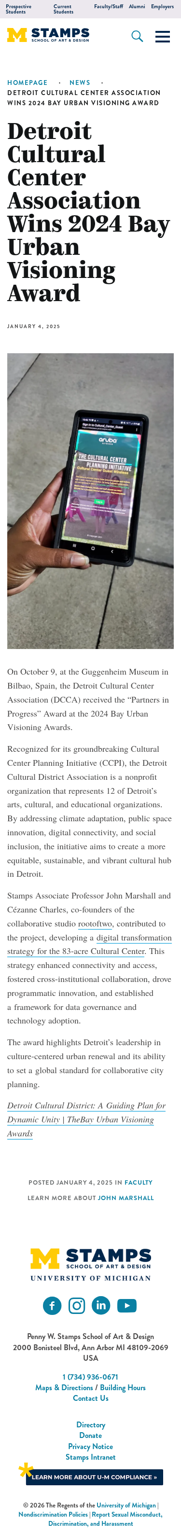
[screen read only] (162, 36)
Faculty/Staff (108, 6)
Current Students (63, 9)
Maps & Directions (64, 1387)
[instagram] (77, 1306)
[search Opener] (137, 36)
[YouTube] (127, 1306)
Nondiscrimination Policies (53, 1514)
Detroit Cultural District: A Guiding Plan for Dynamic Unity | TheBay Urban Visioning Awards (86, 1119)
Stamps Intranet (91, 1457)
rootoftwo (95, 923)
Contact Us (91, 1398)
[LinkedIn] (101, 1306)
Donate (90, 1435)
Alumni (137, 6)
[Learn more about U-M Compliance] (90, 1473)
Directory (90, 1424)
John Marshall (126, 1198)
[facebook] (52, 1306)
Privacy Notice (90, 1446)
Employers (162, 6)
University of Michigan (126, 1505)
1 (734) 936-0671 (90, 1376)
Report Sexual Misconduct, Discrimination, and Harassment (105, 1519)
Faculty (139, 1182)
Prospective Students (18, 9)
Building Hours (123, 1387)
